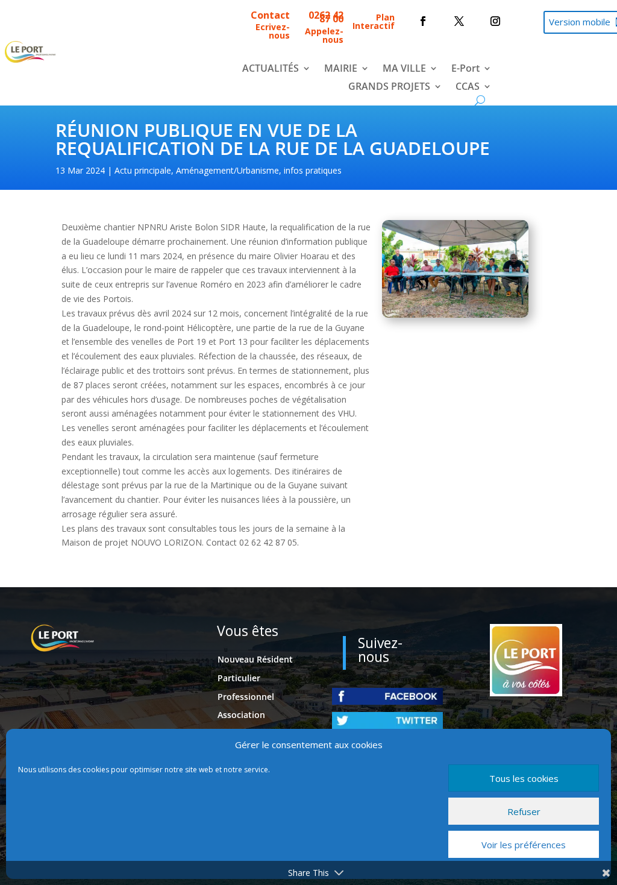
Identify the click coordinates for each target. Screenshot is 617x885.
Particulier (239, 678)
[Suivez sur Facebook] (423, 21)
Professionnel (246, 696)
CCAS (468, 87)
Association (241, 714)
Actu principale (142, 170)
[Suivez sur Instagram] (495, 21)
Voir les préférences (523, 845)
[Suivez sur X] (459, 21)
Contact (270, 15)
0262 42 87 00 (325, 16)
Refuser (523, 811)
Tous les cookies (524, 778)
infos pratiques (313, 170)
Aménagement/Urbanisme (227, 170)
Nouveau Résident (255, 659)
